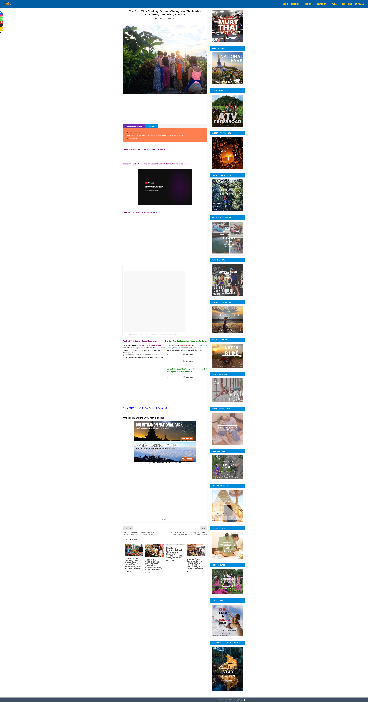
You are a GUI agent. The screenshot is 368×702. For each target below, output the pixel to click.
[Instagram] (1, 15)
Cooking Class (170, 18)
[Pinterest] (1, 22)
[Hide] (1, 32)
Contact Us (228, 700)
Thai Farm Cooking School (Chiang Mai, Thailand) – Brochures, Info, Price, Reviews (174, 553)
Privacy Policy (237, 700)
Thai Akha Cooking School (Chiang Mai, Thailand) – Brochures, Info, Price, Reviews (153, 564)
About (285, 4)
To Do (334, 4)
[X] (1, 25)
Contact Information (134, 126)
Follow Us (151, 126)
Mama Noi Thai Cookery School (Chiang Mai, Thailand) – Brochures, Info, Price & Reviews (133, 563)
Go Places (359, 4)
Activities (295, 4)
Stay (350, 4)
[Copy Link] (1, 29)
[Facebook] (1, 12)
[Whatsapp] (1, 19)
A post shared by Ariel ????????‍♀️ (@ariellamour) (144, 334)
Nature (308, 4)
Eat (343, 4)
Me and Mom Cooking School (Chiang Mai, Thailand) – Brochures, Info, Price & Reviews (195, 564)
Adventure (321, 4)
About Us (221, 700)
